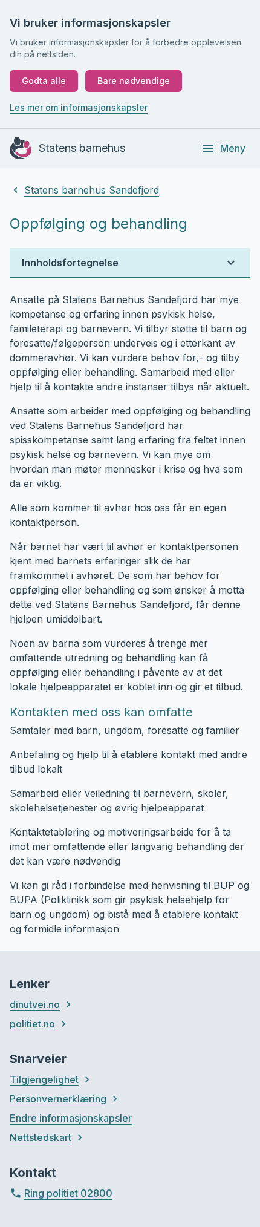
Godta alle (44, 81)
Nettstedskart (40, 1137)
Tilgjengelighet (44, 1079)
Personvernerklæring (58, 1099)
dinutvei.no (35, 1004)
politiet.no (32, 1024)
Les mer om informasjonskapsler (79, 107)
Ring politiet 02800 (68, 1193)
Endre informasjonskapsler (71, 1118)
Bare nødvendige (133, 81)
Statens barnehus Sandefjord (91, 190)
